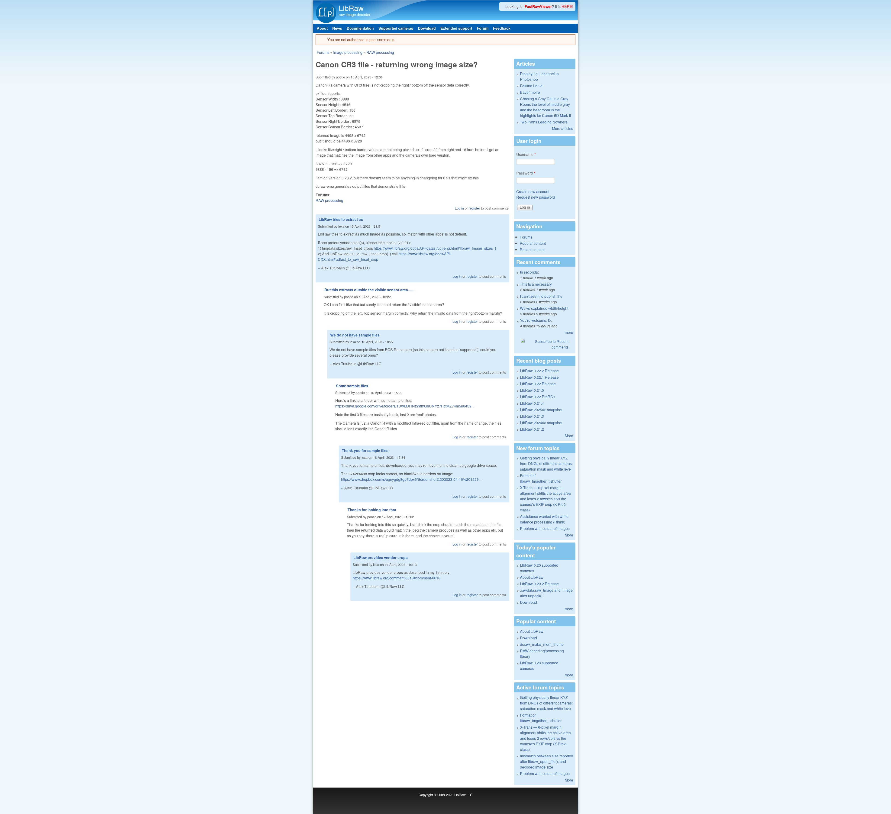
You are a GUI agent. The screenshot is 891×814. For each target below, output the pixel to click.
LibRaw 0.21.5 (532, 390)
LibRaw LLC (463, 794)
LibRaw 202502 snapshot (541, 409)
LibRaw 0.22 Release (538, 383)
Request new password (535, 197)
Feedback (501, 28)
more (569, 332)
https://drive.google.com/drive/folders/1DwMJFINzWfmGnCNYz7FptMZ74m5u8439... (404, 406)
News (337, 28)
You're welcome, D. (536, 320)
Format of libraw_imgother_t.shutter (541, 478)
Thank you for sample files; (366, 450)
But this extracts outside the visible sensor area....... (369, 289)
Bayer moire (530, 92)
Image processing (347, 52)
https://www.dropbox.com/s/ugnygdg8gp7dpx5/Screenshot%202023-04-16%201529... (411, 479)
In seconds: (529, 272)
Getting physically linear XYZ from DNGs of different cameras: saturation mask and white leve (546, 463)
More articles (562, 128)
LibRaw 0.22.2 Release (539, 370)
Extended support (456, 28)
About (322, 28)
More (569, 435)
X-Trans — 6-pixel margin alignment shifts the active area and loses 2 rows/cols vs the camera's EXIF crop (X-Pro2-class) (545, 499)
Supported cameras (395, 28)
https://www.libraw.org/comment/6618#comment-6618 (396, 578)
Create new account (532, 191)
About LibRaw (531, 577)
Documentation (360, 28)
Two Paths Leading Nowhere (544, 122)
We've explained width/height (544, 308)
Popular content (533, 243)
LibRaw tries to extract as (341, 219)
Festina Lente (531, 85)
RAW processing (380, 52)
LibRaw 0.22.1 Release (539, 377)
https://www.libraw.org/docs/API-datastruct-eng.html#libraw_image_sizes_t (435, 248)
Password (525, 173)
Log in (459, 208)
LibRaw (351, 7)
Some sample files (352, 385)
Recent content (532, 249)
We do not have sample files (355, 335)
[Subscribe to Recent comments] (544, 344)
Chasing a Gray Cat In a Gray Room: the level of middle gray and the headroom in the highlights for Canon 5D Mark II (545, 107)
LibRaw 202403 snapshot (541, 422)
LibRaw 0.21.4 (532, 403)
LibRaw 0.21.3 (532, 416)
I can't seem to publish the (541, 296)
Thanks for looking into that (372, 509)
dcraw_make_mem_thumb (542, 644)
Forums (323, 52)
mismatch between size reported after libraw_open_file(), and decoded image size (546, 761)
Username (526, 154)
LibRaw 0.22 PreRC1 (537, 396)
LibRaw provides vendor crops (380, 557)
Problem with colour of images (545, 528)
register (474, 208)
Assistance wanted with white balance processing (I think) (544, 519)
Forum (482, 28)
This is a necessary (536, 284)
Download (427, 28)
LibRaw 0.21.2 (532, 429)
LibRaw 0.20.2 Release (539, 583)
